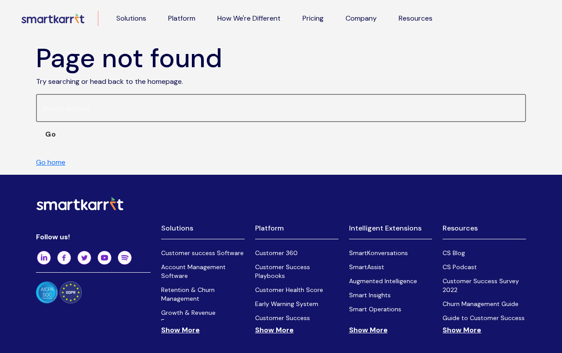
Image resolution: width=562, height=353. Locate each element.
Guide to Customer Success (484, 318)
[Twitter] (84, 258)
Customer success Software (202, 253)
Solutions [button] (131, 18)
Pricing (313, 18)
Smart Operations (375, 309)
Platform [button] (181, 18)
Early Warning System (286, 304)
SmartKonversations (378, 253)
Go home (50, 162)
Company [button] (361, 18)
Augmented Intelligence (383, 281)
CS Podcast (460, 267)
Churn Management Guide (481, 304)
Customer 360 (276, 253)
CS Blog (454, 253)
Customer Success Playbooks (282, 271)
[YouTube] (104, 258)
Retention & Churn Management (188, 294)
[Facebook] (64, 258)
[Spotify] (125, 258)
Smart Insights (370, 295)
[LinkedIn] (44, 258)
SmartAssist (366, 267)
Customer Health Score (289, 290)
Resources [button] (415, 18)
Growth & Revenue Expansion (188, 317)
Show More (180, 330)
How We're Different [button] (249, 18)
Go (50, 134)
